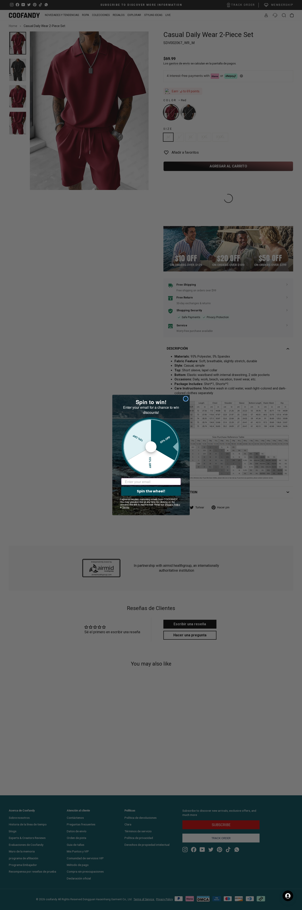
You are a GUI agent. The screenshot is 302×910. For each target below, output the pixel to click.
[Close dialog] (185, 399)
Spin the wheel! (151, 491)
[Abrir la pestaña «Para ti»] (288, 896)
